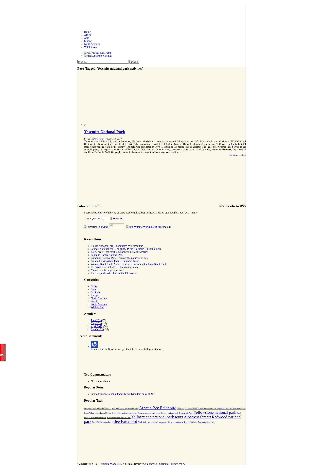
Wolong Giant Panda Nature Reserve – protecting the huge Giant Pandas (129, 264)
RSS (100, 212)
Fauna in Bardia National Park (107, 254)
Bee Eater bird (125, 421)
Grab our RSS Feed (100, 52)
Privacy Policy (177, 463)
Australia (95, 292)
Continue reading (238, 155)
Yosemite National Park (104, 132)
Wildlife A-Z (91, 47)
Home (87, 31)
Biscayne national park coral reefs (125, 408)
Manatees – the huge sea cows (107, 270)
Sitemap (163, 463)
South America (99, 304)
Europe (88, 41)
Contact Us (151, 463)
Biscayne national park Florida (119, 418)
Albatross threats (197, 417)
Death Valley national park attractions (152, 422)
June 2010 (96, 320)
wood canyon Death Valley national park (193, 408)
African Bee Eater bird (157, 408)
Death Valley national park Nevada (97, 413)
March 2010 (97, 329)
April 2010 (96, 326)
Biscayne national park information (98, 408)
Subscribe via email (101, 55)
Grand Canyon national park (203, 422)
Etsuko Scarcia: (99, 349)
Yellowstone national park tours (157, 417)
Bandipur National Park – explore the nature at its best (119, 258)
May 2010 (96, 323)
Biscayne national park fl (170, 413)
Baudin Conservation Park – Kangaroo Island (115, 261)
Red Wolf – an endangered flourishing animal (115, 267)
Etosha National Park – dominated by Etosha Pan (117, 245)
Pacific (94, 301)
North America (92, 44)
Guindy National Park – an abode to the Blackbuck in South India (126, 248)
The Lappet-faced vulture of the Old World (113, 273)
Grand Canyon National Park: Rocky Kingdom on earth (120, 394)
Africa (87, 34)
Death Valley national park (102, 422)
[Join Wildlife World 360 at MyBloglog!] (148, 226)
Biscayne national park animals (180, 422)
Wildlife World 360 (111, 463)
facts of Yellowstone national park (208, 412)
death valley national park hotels (124, 413)
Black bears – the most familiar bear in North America (119, 251)
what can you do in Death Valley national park (227, 408)
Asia (86, 37)
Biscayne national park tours (149, 413)
